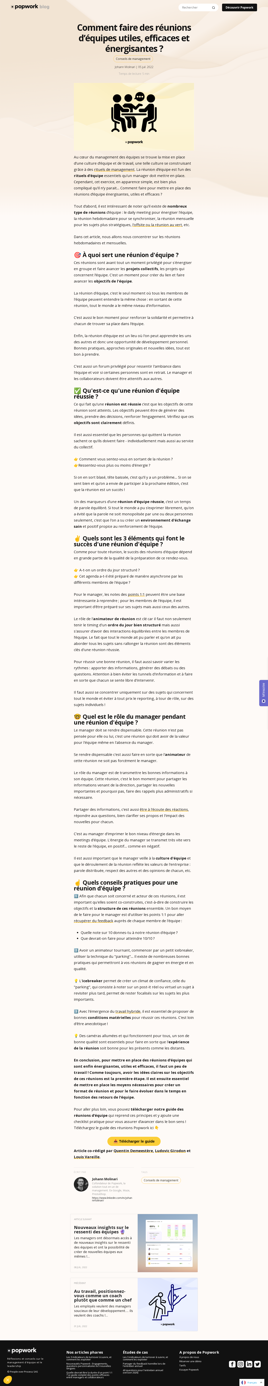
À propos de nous (189, 1357)
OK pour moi (61, 1367)
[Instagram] (240, 1365)
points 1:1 (136, 594)
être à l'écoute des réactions (164, 809)
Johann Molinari (125, 67)
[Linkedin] (249, 1365)
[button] (7, 1379)
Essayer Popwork (189, 1369)
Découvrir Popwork (239, 7)
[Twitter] (257, 1365)
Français (252, 1382)
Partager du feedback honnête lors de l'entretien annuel (144, 1365)
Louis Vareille (87, 1156)
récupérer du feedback (93, 920)
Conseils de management (133, 59)
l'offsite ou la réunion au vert (157, 224)
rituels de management (114, 169)
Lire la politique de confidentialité (23, 1355)
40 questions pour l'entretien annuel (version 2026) (143, 1371)
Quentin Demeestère (133, 1150)
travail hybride (127, 1011)
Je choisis (22, 1367)
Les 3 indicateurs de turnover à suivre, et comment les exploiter (88, 1358)
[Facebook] (232, 1365)
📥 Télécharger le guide (134, 1141)
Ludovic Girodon (170, 1150)
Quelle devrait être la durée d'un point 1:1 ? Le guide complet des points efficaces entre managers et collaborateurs (89, 1375)
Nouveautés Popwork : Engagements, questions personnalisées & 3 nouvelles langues (88, 1366)
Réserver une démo (190, 1361)
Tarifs (182, 1365)
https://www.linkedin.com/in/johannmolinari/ (112, 1199)
